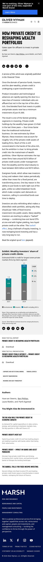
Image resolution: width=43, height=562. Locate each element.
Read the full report (10, 338)
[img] (3, 347)
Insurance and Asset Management (12, 381)
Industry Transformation (10, 376)
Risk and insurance (10, 499)
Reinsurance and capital (12, 504)
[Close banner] (38, 4)
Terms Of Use (7, 546)
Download (10, 347)
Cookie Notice (35, 546)
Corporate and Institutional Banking (13, 372)
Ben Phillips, (20, 54)
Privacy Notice (21, 546)
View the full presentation (13, 351)
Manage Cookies (33, 551)
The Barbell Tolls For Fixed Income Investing (20, 466)
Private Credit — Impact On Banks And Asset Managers (19, 450)
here (23, 240)
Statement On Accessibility (13, 551)
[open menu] (38, 22)
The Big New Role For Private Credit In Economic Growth (17, 418)
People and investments (12, 508)
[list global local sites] (31, 22)
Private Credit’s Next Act (12, 434)
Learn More (10, 12)
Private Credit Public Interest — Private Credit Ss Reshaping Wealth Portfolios (21, 355)
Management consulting (12, 513)
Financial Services (32, 372)
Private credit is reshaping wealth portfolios (20, 341)
